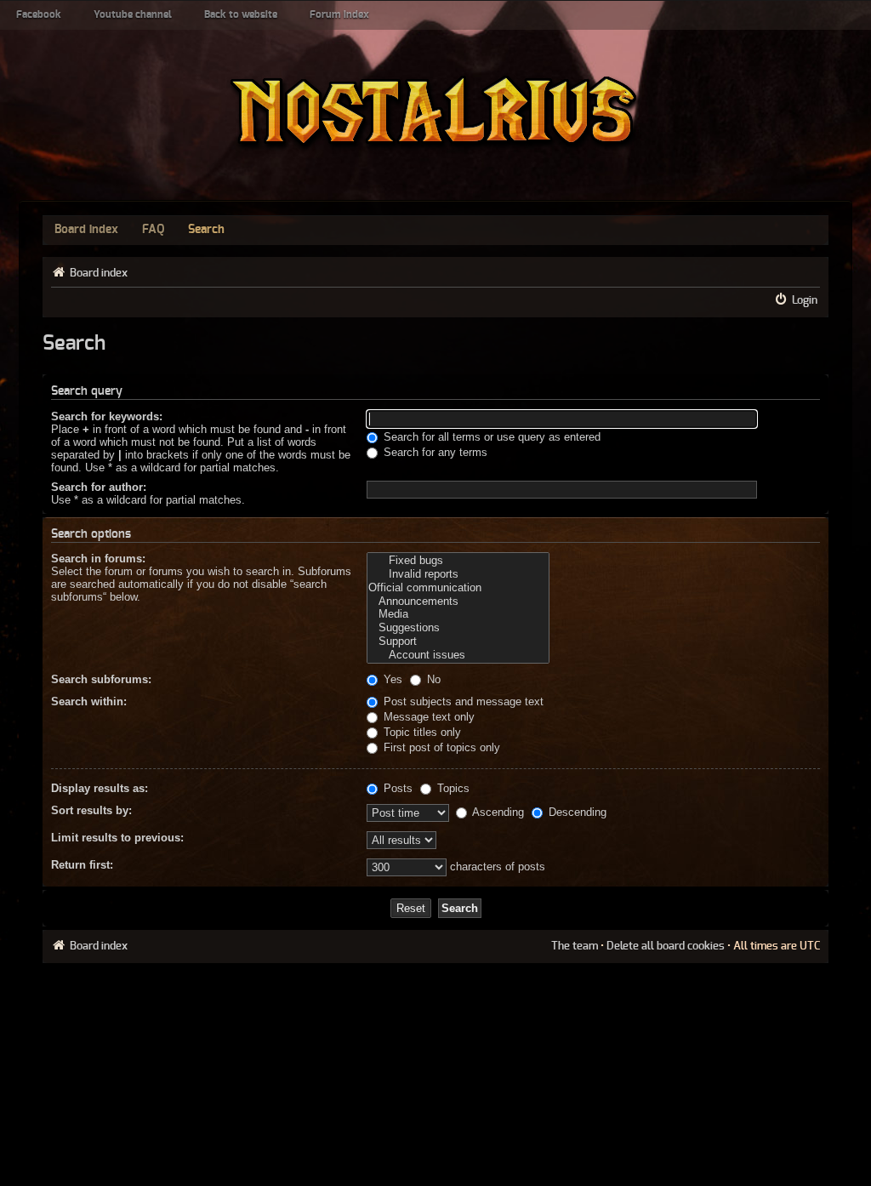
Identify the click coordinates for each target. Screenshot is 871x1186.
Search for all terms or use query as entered (490, 436)
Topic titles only (420, 732)
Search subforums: (101, 679)
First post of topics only (440, 747)
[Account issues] (458, 655)
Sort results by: (91, 810)
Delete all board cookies (665, 946)
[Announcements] (458, 601)
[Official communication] (458, 588)
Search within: (89, 701)
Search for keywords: (106, 416)
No (432, 679)
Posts (396, 788)
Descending (575, 812)
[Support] (458, 641)
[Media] (458, 614)
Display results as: (99, 788)
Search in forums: (98, 558)
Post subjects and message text (462, 701)
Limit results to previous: (117, 837)
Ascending (497, 812)
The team (574, 946)
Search (206, 230)
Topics (452, 788)
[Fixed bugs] (458, 560)
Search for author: (98, 487)
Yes (391, 679)
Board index (86, 230)
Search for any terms (433, 452)
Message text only (427, 716)
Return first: (82, 864)
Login (804, 300)
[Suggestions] (458, 628)
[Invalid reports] (458, 574)
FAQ (153, 230)
